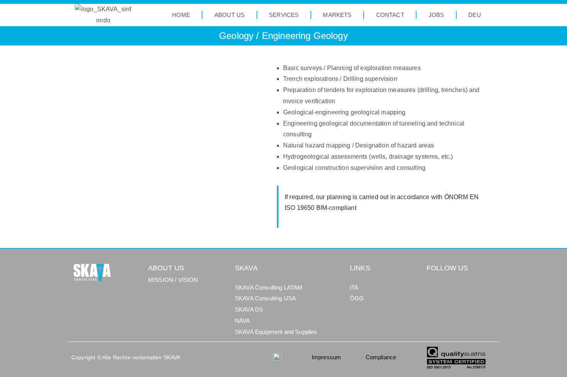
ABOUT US (229, 15)
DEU (474, 15)
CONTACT (390, 15)
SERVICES (284, 15)
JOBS (436, 15)
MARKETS (337, 15)
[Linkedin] (434, 290)
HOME (181, 15)
